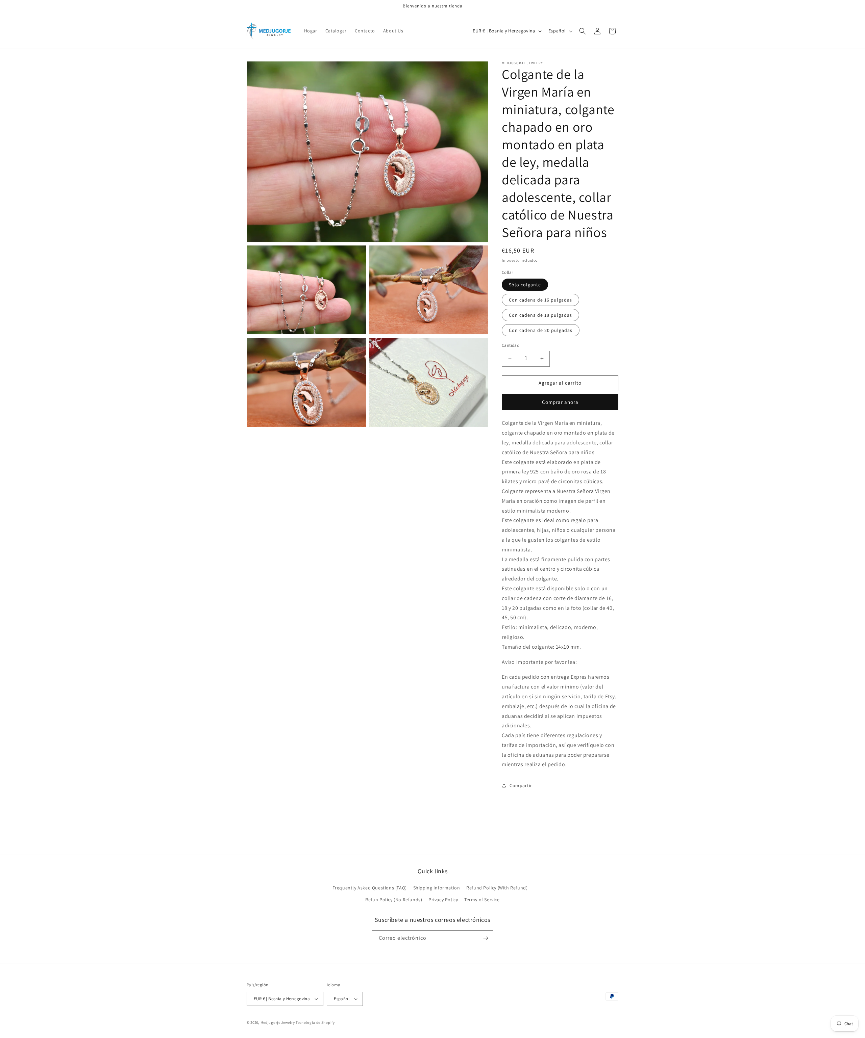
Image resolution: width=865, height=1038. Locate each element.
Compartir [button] (521, 785)
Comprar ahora (560, 402)
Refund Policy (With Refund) (496, 888)
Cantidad (510, 345)
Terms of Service (482, 900)
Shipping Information (436, 888)
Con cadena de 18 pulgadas (540, 315)
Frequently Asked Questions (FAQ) (369, 888)
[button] (582, 31)
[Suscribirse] (485, 938)
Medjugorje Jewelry (278, 1022)
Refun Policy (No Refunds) (393, 900)
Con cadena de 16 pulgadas (540, 300)
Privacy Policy (443, 900)
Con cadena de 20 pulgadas (540, 330)
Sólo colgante (525, 285)
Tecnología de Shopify (315, 1022)
